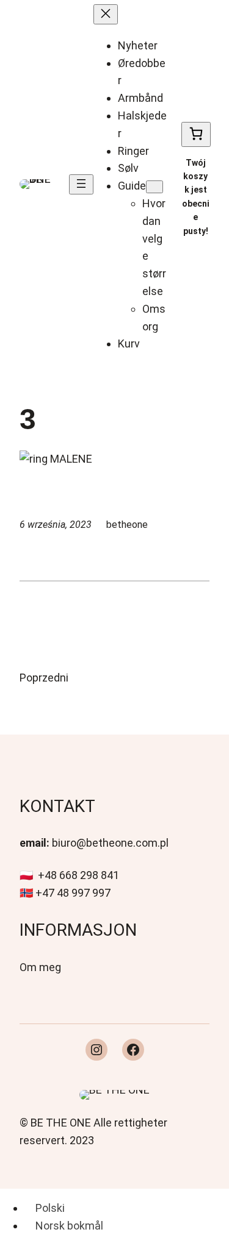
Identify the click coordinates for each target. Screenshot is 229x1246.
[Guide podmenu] (154, 186)
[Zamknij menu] (105, 14)
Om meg (40, 967)
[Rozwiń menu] (81, 184)
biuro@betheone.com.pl (110, 842)
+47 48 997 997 (73, 892)
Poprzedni (44, 677)
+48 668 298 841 (78, 875)
